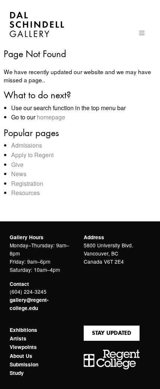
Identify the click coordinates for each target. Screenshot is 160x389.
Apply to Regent (32, 155)
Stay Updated (111, 332)
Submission (24, 364)
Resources (25, 192)
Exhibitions (23, 330)
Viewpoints (23, 347)
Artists (18, 338)
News (18, 173)
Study (17, 373)
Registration (27, 183)
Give (17, 164)
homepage (51, 117)
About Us (21, 356)
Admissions (26, 145)
